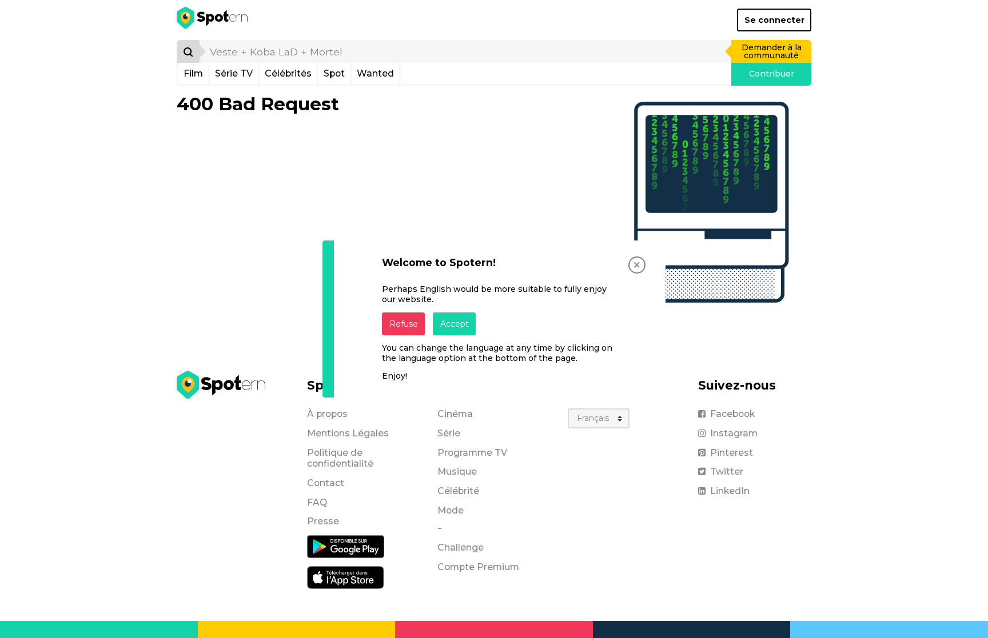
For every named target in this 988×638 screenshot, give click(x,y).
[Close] (637, 265)
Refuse (403, 324)
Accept (454, 324)
